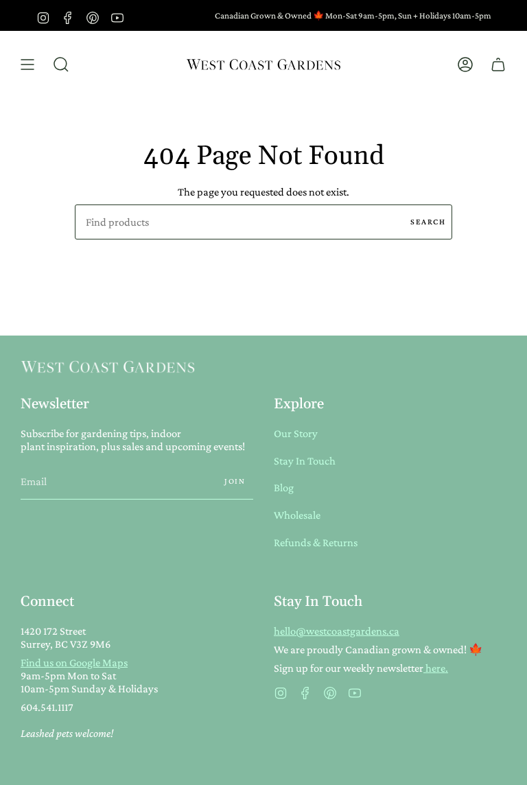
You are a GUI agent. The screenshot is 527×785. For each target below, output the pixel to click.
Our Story (296, 433)
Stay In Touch (305, 460)
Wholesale (297, 515)
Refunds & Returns (316, 542)
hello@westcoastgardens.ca (336, 630)
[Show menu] (27, 65)
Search (427, 221)
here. (435, 668)
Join (234, 481)
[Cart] (498, 65)
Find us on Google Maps (74, 662)
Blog (284, 487)
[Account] (465, 65)
